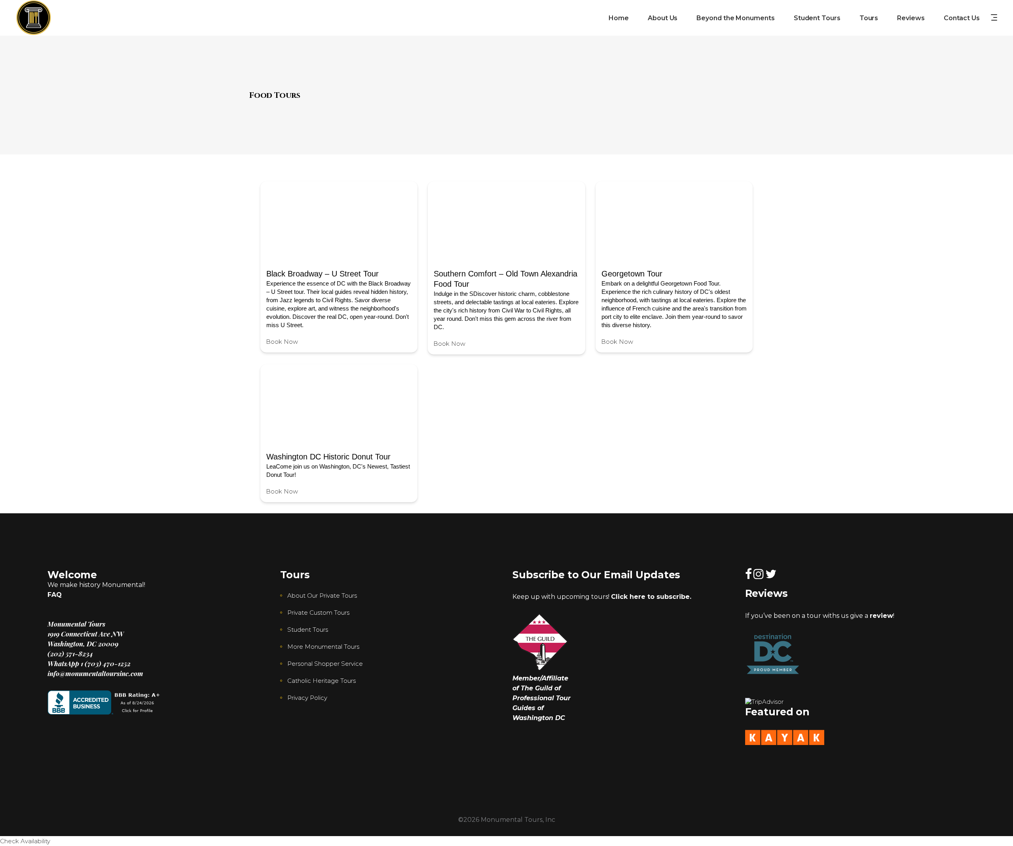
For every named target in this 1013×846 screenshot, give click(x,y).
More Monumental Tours (323, 646)
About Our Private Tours (322, 595)
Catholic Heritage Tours (321, 680)
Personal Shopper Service (325, 663)
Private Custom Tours (318, 612)
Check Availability (25, 841)
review (881, 615)
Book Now (282, 341)
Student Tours (307, 629)
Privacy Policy (307, 697)
